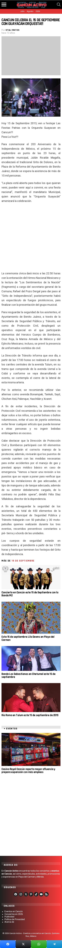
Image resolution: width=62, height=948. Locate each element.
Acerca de (9, 922)
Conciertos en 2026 (14, 914)
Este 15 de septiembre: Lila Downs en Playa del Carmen (28, 638)
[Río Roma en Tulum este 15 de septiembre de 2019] (31, 697)
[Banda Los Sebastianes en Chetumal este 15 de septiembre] (31, 658)
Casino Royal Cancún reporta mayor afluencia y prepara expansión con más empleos (28, 770)
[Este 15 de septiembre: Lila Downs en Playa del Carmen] (31, 618)
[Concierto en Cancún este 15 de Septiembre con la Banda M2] (31, 577)
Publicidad (9, 916)
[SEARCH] (58, 4)
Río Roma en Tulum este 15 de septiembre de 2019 (30, 715)
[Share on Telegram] (54, 944)
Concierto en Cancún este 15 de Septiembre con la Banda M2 (30, 594)
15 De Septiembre (23, 560)
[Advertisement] (31, 238)
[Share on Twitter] (23, 944)
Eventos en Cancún (14, 911)
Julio (22, 11)
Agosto (30, 11)
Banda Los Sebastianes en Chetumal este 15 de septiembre (28, 675)
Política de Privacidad (15, 919)
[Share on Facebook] (7, 944)
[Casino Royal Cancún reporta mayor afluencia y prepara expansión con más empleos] (31, 749)
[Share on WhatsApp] (38, 944)
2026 (38, 11)
